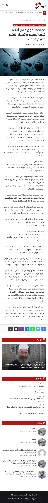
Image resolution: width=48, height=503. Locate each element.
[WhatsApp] (32, 329)
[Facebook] (43, 329)
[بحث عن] (7, 6)
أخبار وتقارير (33, 20)
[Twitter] (38, 329)
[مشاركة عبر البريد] (16, 329)
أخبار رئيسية (41, 25)
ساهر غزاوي (31, 476)
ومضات (16, 25)
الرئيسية (41, 20)
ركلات (34, 439)
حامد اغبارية (31, 431)
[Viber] (21, 329)
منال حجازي (31, 455)
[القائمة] (3, 6)
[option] (24, 357)
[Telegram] (27, 329)
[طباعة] (10, 329)
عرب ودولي (24, 20)
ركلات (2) (33, 429)
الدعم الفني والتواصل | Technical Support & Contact (24, 499)
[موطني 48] (40, 5)
